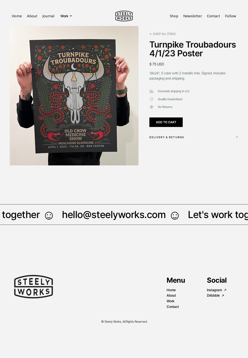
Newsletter (192, 16)
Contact (213, 16)
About (32, 16)
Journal (48, 16)
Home (17, 16)
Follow (230, 16)
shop (174, 16)
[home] (124, 16)
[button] (66, 15)
